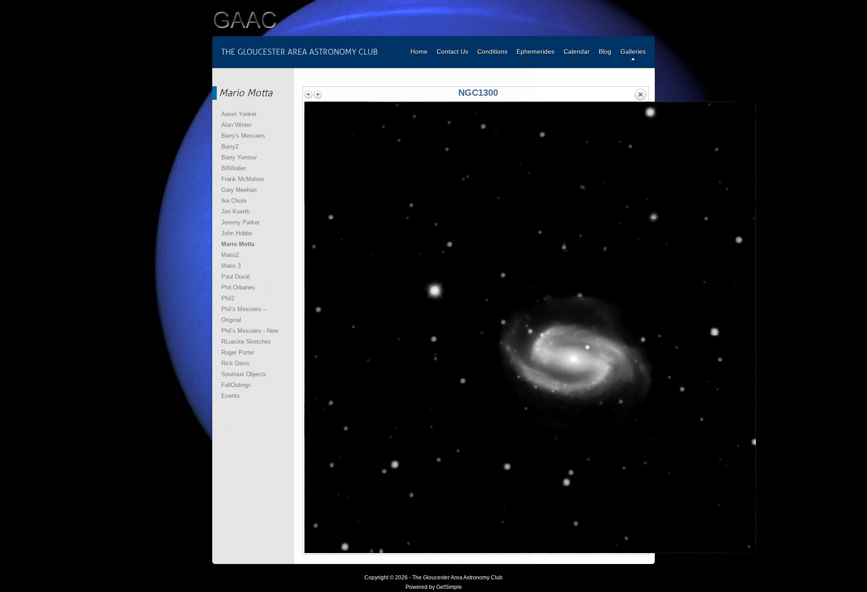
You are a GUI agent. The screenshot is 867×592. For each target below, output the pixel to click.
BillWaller (233, 168)
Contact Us (452, 51)
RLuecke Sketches (246, 341)
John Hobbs (236, 233)
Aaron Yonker (238, 114)
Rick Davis (235, 363)
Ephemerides (536, 51)
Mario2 (230, 255)
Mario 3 (231, 265)
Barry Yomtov (239, 157)
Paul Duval (235, 276)
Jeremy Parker (240, 222)
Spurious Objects (243, 374)
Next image (317, 94)
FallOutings (236, 385)
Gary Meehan (238, 189)
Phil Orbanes (238, 287)
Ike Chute (234, 200)
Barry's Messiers (243, 135)
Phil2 (227, 298)
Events (230, 395)
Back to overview (640, 95)
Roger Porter (237, 352)
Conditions (492, 51)
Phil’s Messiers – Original (243, 314)
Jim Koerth (235, 211)
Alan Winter (236, 124)
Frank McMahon (242, 179)
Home (419, 51)
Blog (605, 51)
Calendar (577, 51)
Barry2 (229, 146)
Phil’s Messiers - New (249, 330)
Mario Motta (237, 244)
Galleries (633, 51)
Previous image (308, 94)
